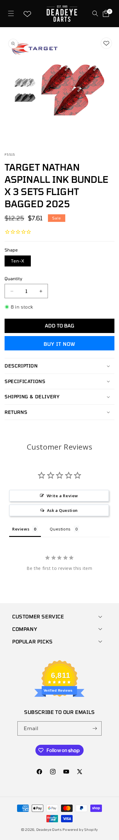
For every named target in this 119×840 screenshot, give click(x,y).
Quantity (13, 278)
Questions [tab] (60, 529)
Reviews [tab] (20, 529)
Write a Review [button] (62, 495)
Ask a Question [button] (62, 510)
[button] (10, 13)
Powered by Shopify (80, 829)
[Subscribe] (94, 728)
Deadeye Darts (49, 829)
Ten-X (17, 260)
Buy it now (59, 344)
